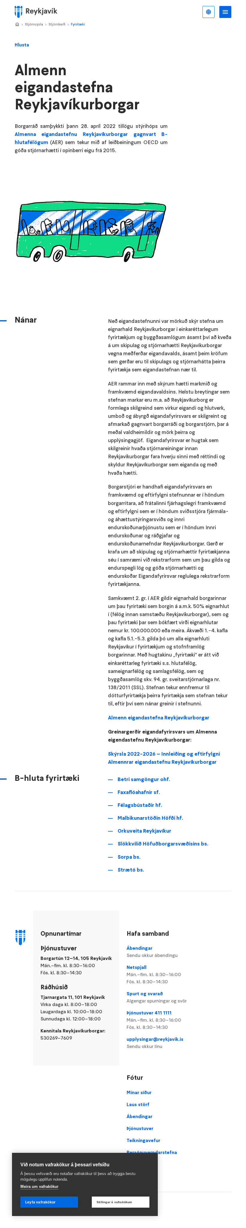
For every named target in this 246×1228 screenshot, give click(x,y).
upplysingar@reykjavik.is (155, 1042)
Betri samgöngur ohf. (144, 779)
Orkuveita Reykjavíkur (144, 831)
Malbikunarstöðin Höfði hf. (150, 818)
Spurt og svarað (157, 997)
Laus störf (138, 1104)
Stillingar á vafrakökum (114, 1202)
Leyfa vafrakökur (40, 1202)
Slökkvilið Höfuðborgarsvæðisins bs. (163, 843)
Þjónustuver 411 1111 (154, 1020)
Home (17, 24)
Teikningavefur (143, 1140)
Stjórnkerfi (57, 24)
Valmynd (225, 12)
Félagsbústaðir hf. (140, 805)
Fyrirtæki (78, 24)
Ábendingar (152, 951)
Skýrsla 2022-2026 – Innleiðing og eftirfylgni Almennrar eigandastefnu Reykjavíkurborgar (164, 758)
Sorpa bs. (129, 857)
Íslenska (208, 12)
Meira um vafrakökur (39, 1186)
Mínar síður (139, 1092)
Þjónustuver (140, 1128)
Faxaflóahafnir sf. (139, 792)
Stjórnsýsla (34, 24)
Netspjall (154, 974)
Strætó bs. (131, 869)
